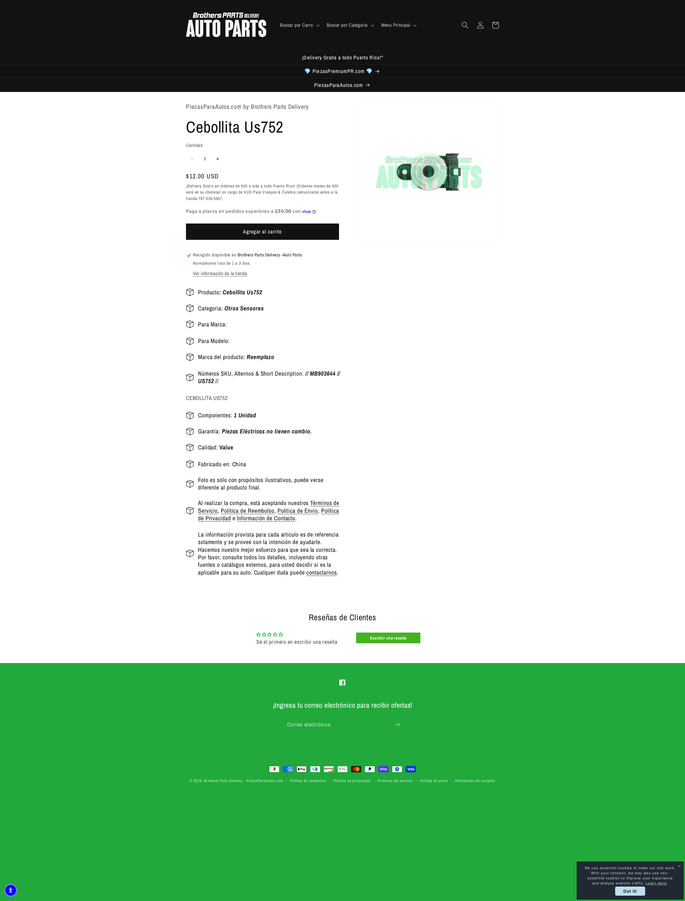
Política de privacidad (352, 780)
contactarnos (321, 572)
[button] (299, 25)
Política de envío (434, 780)
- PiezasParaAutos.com (263, 780)
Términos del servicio (395, 780)
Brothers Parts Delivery (223, 780)
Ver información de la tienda (220, 273)
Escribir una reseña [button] (388, 638)
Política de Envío (297, 511)
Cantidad (194, 145)
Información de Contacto (266, 518)
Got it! (630, 891)
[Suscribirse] (397, 725)
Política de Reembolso (247, 511)
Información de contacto (475, 780)
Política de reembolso (308, 780)
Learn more (656, 883)
